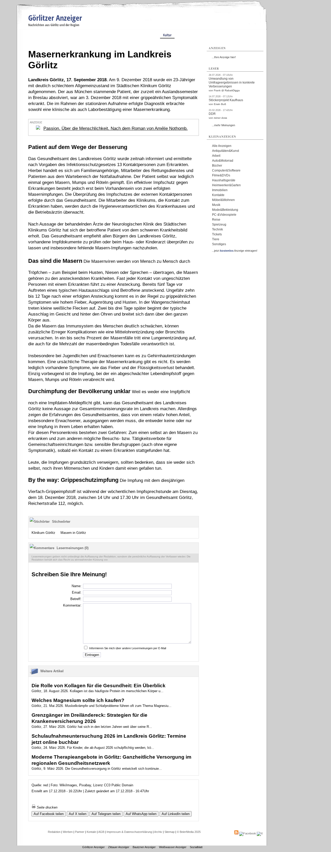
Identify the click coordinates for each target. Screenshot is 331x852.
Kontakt (91, 831)
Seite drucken (46, 807)
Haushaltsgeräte (223, 180)
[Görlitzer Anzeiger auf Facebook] (247, 833)
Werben (68, 831)
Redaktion (54, 831)
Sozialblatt (196, 847)
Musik (216, 205)
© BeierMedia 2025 (189, 831)
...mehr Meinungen (223, 125)
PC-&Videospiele (224, 214)
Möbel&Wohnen (223, 200)
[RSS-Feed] (236, 833)
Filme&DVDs (221, 175)
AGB (101, 831)
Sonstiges (219, 244)
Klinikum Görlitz (43, 533)
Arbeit (216, 155)
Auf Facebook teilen (49, 814)
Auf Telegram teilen (106, 814)
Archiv (158, 831)
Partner (79, 831)
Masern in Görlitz (73, 533)
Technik (217, 229)
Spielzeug (219, 224)
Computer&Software (226, 170)
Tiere (215, 239)
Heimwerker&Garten (226, 185)
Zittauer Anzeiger (118, 847)
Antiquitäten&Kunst (225, 151)
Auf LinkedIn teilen (176, 814)
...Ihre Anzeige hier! (224, 57)
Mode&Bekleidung (225, 209)
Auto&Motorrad (222, 160)
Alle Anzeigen (221, 146)
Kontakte (218, 195)
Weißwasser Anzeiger (172, 847)
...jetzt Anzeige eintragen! (234, 250)
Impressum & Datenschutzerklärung (129, 831)
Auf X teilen (77, 814)
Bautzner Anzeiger (144, 847)
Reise (216, 219)
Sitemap (169, 831)
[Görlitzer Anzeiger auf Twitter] (260, 833)
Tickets (217, 234)
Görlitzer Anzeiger (55, 17)
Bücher (217, 165)
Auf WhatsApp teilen (141, 814)
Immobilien (220, 190)
